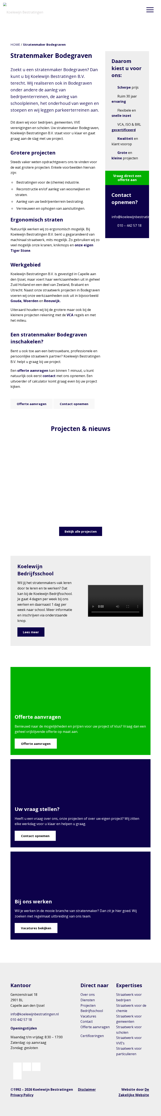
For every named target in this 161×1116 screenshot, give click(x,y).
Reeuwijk (52, 301)
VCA (70, 315)
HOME (15, 44)
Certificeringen (92, 1035)
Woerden (30, 301)
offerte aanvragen (32, 370)
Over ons (87, 994)
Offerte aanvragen (95, 1027)
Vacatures (88, 1016)
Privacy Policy (21, 1095)
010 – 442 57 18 (129, 225)
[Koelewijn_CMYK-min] (24, 9)
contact (49, 375)
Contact (86, 1021)
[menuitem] (150, 9)
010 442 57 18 (21, 1019)
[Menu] (150, 9)
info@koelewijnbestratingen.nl (136, 217)
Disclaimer (87, 1089)
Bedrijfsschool (91, 1010)
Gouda (15, 301)
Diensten (87, 1000)
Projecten (88, 1005)
